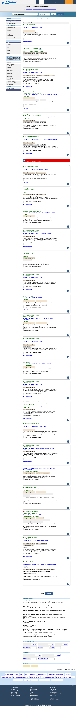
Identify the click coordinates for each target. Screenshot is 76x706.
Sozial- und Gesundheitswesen (11, 674)
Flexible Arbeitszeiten (10, 64)
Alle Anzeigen (9, 42)
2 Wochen (8, 50)
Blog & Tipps (54, 1)
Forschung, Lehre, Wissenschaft (47, 677)
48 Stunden (9, 45)
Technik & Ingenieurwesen (30, 674)
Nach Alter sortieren (10, 88)
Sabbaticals (9, 67)
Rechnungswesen (52, 9)
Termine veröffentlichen (15, 693)
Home (37, 1)
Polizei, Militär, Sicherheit (44, 680)
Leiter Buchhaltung (29, 9)
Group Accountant (29, 658)
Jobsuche (51, 690)
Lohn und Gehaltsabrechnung (32, 655)
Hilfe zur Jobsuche (53, 692)
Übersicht (13, 689)
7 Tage (8, 48)
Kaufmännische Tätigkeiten (57, 680)
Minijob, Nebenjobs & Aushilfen (30, 680)
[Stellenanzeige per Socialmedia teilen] (68, 43)
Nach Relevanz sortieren (11, 89)
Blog (50, 696)
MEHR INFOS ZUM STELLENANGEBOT (33, 38)
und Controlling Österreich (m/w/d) (39, 212)
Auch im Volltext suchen (11, 23)
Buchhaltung (43, 647)
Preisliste (32, 693)
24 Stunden (9, 44)
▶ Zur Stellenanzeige (27, 41)
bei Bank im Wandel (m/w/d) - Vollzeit (40, 117)
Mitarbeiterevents (10, 70)
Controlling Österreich (36, 169)
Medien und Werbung (34, 677)
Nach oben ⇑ (72, 685)
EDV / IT (21, 674)
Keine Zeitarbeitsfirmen (11, 27)
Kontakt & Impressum (34, 698)
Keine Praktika (9, 28)
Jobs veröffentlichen (15, 690)
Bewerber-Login (47, 1)
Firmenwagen (9, 62)
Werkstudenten (9, 38)
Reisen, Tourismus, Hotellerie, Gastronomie (65, 677)
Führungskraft (9, 34)
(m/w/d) (32, 27)
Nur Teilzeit (9, 30)
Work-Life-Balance (10, 84)
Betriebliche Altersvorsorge (12, 65)
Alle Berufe (52, 701)
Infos (74, 1)
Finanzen (55, 647)
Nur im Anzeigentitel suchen (12, 20)
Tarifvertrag (9, 79)
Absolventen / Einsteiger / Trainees (13, 37)
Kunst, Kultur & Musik (17, 680)
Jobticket (8, 68)
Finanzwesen (26, 665)
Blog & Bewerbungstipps (54, 699)
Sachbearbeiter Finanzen (46, 658)
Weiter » (49, 593)
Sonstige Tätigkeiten (42, 674)
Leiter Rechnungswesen (38, 9)
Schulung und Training (6, 677)
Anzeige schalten (69, 1)
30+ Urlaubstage (9, 73)
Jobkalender (52, 698)
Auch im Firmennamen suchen (12, 21)
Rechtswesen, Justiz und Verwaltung (20, 677)
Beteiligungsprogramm (11, 78)
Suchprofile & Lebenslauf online (56, 693)
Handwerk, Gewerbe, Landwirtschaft (56, 674)
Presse (31, 692)
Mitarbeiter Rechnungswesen (51, 655)
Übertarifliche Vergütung (11, 81)
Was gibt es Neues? (34, 695)
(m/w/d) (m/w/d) (34, 426)
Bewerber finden (14, 692)
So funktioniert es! (33, 696)
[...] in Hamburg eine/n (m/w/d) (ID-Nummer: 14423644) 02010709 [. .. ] (34, 39)
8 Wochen (8, 53)
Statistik (31, 690)
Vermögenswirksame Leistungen (13, 82)
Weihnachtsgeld (9, 71)
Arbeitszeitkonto (10, 76)
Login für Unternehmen (15, 695)
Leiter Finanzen (46, 9)
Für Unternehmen (61, 1)
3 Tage (8, 47)
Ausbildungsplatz (10, 35)
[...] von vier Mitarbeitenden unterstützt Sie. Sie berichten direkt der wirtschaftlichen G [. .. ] (35, 244)
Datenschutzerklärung (34, 699)
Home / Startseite (53, 689)
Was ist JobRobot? (34, 689)
